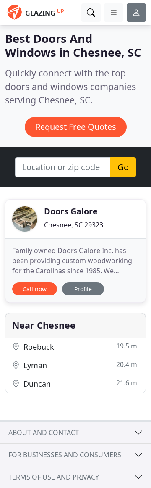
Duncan (80, 383)
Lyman (80, 365)
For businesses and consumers (64, 454)
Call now (35, 289)
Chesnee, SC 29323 (73, 224)
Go (123, 167)
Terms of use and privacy (53, 477)
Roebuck (80, 346)
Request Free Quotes (75, 126)
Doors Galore (71, 211)
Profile (83, 289)
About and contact (43, 432)
